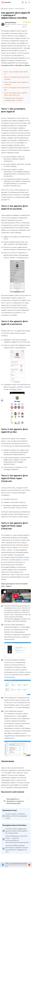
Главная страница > (8, 8)
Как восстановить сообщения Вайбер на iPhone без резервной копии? (16, 816)
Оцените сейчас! (24, 26)
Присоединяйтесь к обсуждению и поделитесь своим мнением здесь (15, 801)
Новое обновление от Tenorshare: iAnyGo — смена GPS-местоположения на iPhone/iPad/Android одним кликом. (17, 839)
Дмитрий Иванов (10, 22)
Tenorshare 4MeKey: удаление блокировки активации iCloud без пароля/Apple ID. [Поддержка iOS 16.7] (16, 849)
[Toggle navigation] (28, 2)
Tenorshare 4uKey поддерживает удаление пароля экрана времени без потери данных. (16, 831)
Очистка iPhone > (20, 8)
